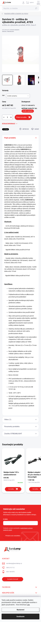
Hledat (36, 8)
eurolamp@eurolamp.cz (14, 563)
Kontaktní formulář (12, 579)
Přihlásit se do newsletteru (12, 535)
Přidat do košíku (21, 117)
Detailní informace (8, 123)
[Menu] (38, 2)
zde (28, 605)
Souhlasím (20, 617)
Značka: (8, 31)
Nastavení (20, 610)
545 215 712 (10, 567)
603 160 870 (10, 571)
